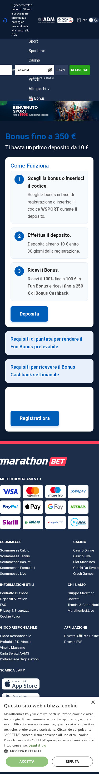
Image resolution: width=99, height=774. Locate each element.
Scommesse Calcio (14, 550)
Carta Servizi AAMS (14, 653)
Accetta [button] (26, 761)
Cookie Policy (10, 616)
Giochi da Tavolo (86, 568)
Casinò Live (82, 556)
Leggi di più (37, 745)
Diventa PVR (73, 642)
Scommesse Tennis (15, 556)
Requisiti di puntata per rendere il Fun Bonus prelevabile (46, 342)
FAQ (3, 605)
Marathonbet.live (81, 611)
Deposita (29, 314)
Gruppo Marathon (81, 593)
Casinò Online (83, 550)
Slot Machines (84, 562)
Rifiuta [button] (72, 761)
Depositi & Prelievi (13, 599)
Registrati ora (35, 418)
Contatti (74, 599)
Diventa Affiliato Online (81, 636)
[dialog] (49, 734)
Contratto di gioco (14, 593)
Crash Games (83, 574)
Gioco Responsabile (15, 636)
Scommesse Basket (15, 562)
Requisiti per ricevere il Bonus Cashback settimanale (43, 370)
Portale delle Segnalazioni (19, 659)
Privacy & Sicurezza (14, 611)
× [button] (93, 703)
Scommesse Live (13, 574)
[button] (49, 751)
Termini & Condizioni (83, 605)
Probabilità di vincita (15, 642)
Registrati (79, 70)
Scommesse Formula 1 (17, 568)
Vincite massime (12, 648)
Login (60, 70)
